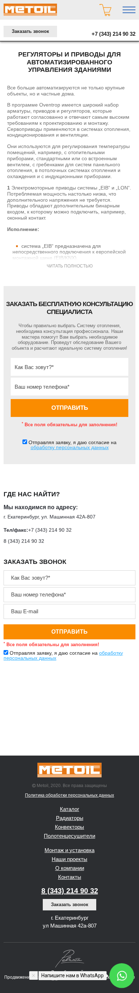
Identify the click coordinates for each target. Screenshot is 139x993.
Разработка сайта (69, 972)
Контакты (69, 877)
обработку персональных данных (70, 447)
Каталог (69, 809)
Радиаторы (69, 818)
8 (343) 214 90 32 (24, 541)
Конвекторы (69, 827)
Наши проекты (69, 859)
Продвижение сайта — (28, 977)
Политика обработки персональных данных (69, 795)
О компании (69, 868)
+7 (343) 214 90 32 (113, 34)
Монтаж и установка (69, 850)
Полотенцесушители (69, 836)
